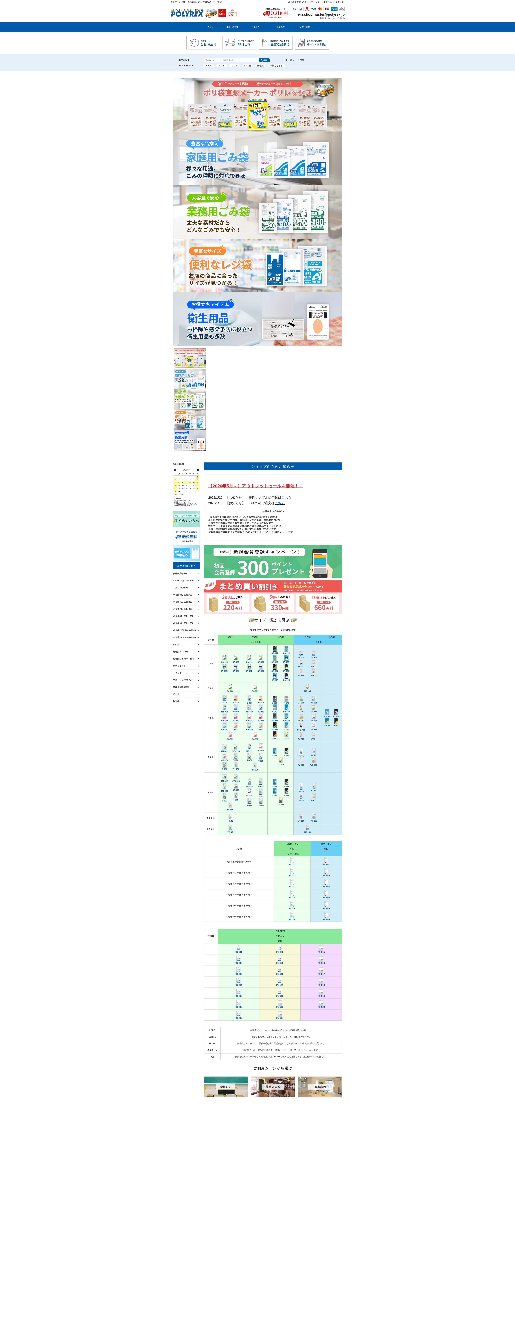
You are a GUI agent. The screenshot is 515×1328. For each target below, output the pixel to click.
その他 (176, 694)
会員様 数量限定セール (217, 35)
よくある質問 (294, 2)
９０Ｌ (234, 65)
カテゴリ (209, 27)
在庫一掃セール (180, 573)
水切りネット (276, 65)
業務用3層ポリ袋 (181, 687)
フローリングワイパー (183, 680)
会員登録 (327, 2)
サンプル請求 (304, 27)
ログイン (339, 2)
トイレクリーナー (181, 673)
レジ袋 (247, 65)
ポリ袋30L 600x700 (310, 35)
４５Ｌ (209, 65)
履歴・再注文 (232, 27)
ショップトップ (312, 2)
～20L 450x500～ (277, 35)
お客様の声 (280, 27)
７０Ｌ (221, 65)
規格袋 (260, 65)
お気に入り (256, 27)
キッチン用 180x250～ (248, 35)
